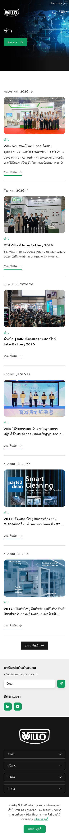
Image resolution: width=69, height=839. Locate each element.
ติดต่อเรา (13, 42)
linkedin (8, 707)
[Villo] (11, 12)
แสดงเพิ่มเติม (32, 645)
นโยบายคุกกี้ (41, 819)
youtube (18, 707)
